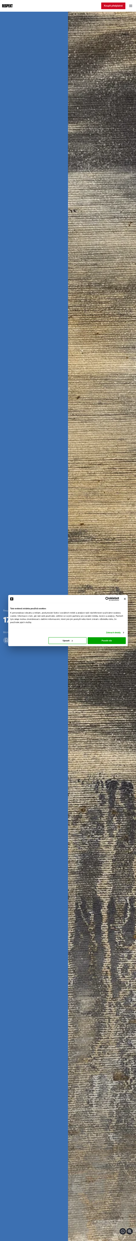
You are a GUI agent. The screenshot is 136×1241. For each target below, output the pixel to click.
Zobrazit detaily (113, 632)
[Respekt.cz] (7, 5)
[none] (129, 1231)
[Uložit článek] (6, 640)
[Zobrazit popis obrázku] (123, 1231)
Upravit (66, 640)
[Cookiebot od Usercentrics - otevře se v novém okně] (107, 599)
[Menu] (131, 6)
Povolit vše (107, 640)
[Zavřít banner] (125, 599)
